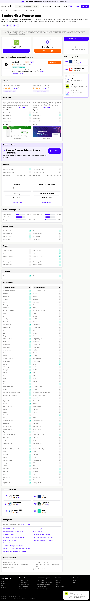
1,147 (45, 88)
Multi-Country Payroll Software (41, 91)
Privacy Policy (17, 599)
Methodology (22, 34)
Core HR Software (8, 534)
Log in (77, 6)
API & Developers (59, 586)
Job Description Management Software (14, 551)
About (2, 581)
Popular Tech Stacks (24, 584)
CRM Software (40, 580)
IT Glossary (58, 582)
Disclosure (32, 599)
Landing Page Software (42, 588)
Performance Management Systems (13, 537)
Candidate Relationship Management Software (17, 548)
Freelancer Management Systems (43, 540)
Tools (56, 584)
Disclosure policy (13, 34)
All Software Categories (43, 592)
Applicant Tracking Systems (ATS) (13, 531)
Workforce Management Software (13, 546)
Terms (10, 599)
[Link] (17, 25)
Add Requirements (75, 39)
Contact (3, 583)
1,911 (15, 88)
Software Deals (23, 582)
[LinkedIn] (10, 25)
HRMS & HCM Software (9, 91)
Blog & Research (59, 580)
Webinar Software (41, 586)
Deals (68, 6)
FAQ (2, 585)
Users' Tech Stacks (23, 586)
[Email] (14, 25)
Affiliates (3, 587)
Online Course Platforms (43, 590)
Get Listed (75, 580)
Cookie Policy (4, 599)
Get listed (84, 6)
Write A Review (23, 588)
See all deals (56, 151)
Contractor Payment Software (41, 534)
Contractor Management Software (43, 537)
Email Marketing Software (43, 584)
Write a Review (47, 6)
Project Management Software (44, 582)
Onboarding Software (9, 540)
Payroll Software (25, 524)
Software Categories (24, 580)
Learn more (21, 107)
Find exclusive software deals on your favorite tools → (53, 1)
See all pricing (17, 202)
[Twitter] (7, 25)
